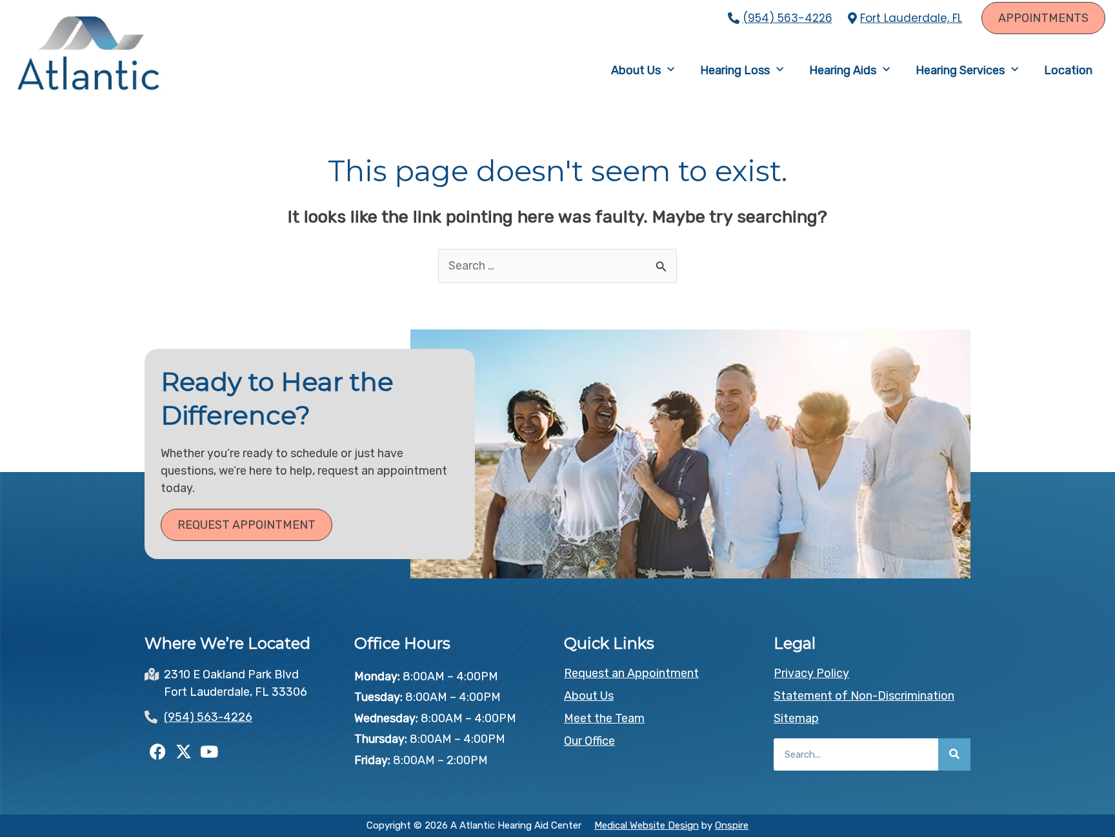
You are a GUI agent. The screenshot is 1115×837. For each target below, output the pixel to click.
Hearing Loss (735, 70)
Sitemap (796, 718)
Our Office (589, 740)
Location (1068, 70)
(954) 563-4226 (787, 18)
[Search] (954, 754)
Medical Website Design (646, 825)
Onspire (731, 825)
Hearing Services (960, 70)
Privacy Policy (811, 673)
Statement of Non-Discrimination (864, 695)
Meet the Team (604, 718)
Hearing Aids (842, 70)
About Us (636, 70)
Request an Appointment (631, 673)
